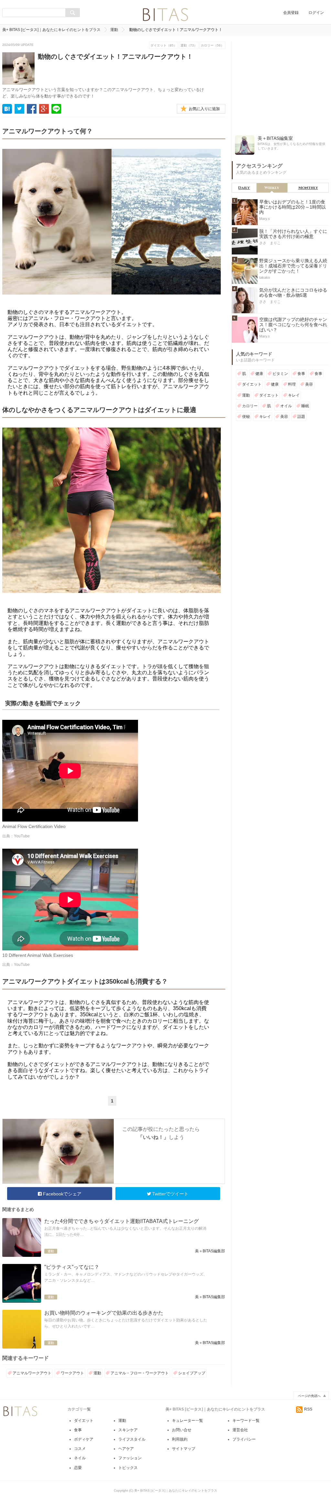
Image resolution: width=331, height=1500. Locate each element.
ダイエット (252, 384)
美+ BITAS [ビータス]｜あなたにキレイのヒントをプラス (51, 29)
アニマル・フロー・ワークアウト (140, 1373)
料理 (292, 384)
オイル (286, 406)
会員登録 (291, 12)
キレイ (294, 395)
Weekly (271, 187)
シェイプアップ (191, 1373)
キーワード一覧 (246, 1420)
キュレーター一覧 (187, 1420)
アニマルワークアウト (32, 1373)
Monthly (308, 187)
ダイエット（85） (163, 45)
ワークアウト (72, 1373)
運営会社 (240, 1430)
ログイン (316, 12)
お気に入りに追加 (204, 109)
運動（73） (188, 45)
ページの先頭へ (309, 1396)
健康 (259, 373)
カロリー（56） (212, 45)
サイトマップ (183, 1448)
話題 (301, 416)
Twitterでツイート (169, 1193)
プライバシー (244, 1439)
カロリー (250, 406)
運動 (114, 29)
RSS (308, 1409)
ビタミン (280, 373)
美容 (309, 384)
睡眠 (305, 406)
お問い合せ (181, 1430)
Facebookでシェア (61, 1193)
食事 (301, 373)
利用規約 (179, 1439)
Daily (244, 187)
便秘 (246, 416)
